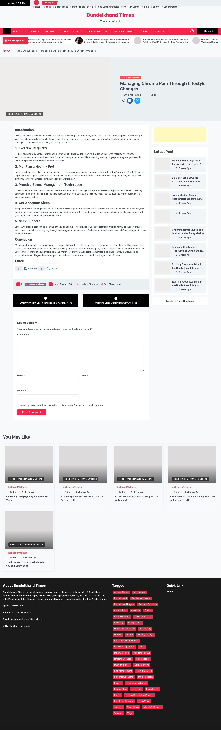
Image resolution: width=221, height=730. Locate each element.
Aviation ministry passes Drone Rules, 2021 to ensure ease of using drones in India (28, 40)
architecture (139, 592)
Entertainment (32, 31)
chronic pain (66, 284)
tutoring (118, 707)
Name (21, 375)
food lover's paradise (124, 628)
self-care (136, 689)
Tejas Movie (144, 701)
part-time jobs (144, 671)
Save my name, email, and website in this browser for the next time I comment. (62, 405)
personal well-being (123, 677)
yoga (129, 713)
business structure (148, 604)
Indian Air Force (121, 653)
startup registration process (139, 695)
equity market (134, 622)
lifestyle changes (88, 284)
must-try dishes (122, 665)
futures (117, 634)
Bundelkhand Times (110, 15)
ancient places (121, 592)
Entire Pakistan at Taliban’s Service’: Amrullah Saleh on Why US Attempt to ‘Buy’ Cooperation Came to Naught (145, 40)
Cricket (148, 610)
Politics (64, 31)
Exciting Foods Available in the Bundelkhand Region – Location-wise (187, 268)
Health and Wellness (130, 78)
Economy (118, 622)
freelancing (145, 628)
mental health (143, 659)
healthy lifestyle (146, 634)
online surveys (142, 665)
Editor (154, 94)
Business (50, 31)
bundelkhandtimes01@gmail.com (27, 619)
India (142, 646)
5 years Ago (185, 168)
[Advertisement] (180, 134)
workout (118, 713)
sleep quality (152, 689)
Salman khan (120, 689)
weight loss (133, 707)
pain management (113, 284)
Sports (77, 31)
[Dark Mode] (179, 31)
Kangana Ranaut (142, 653)
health (130, 634)
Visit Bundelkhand (124, 31)
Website (21, 390)
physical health (145, 677)
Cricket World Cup (143, 616)
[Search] (186, 31)
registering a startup (136, 683)
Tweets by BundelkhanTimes (180, 301)
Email (84, 375)
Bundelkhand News (96, 31)
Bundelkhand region (124, 604)
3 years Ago (134, 94)
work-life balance (152, 707)
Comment (23, 334)
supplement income (124, 701)
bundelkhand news (141, 598)
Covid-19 (135, 610)
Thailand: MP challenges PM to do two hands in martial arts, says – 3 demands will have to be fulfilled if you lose (86, 40)
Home (16, 31)
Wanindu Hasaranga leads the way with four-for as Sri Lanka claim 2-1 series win (187, 164)
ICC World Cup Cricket (124, 646)
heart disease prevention (126, 640)
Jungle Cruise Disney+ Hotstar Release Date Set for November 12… (186, 199)
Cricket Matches (122, 616)
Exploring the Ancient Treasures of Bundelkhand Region (187, 251)
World (144, 31)
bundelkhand (120, 598)
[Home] (7, 31)
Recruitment (161, 31)
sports (117, 695)
